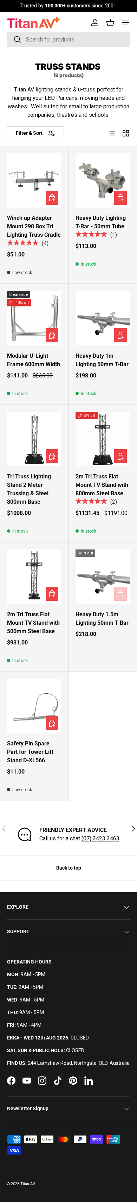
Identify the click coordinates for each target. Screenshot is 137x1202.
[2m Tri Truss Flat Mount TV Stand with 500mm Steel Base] (34, 576)
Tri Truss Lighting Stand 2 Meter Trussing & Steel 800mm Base (29, 489)
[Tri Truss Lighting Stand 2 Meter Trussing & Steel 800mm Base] (34, 439)
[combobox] (68, 39)
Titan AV (27, 1184)
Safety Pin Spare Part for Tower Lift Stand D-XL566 (30, 752)
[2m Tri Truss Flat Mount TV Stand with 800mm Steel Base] (103, 439)
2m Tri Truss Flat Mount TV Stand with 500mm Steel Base (33, 623)
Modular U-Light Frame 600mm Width (33, 360)
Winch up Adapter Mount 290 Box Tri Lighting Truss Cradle (34, 226)
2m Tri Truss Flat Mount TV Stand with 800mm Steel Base (102, 485)
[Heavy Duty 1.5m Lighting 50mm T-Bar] (103, 576)
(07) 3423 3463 (100, 838)
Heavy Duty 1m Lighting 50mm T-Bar (102, 360)
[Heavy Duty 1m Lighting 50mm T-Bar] (103, 318)
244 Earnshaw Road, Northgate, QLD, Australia (79, 1063)
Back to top (68, 868)
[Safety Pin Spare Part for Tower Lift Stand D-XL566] (34, 706)
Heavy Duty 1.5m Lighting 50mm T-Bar (102, 618)
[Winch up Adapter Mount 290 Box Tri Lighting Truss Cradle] (34, 180)
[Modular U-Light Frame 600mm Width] (34, 318)
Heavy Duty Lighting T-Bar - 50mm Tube (101, 222)
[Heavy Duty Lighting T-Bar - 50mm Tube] (103, 180)
